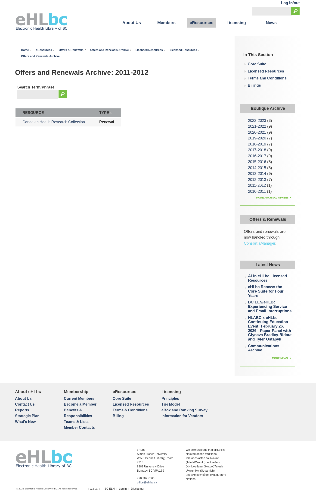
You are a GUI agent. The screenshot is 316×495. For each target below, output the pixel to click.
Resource (33, 113)
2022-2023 (257, 120)
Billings (254, 85)
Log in (287, 3)
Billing (118, 416)
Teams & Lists (76, 422)
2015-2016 (257, 162)
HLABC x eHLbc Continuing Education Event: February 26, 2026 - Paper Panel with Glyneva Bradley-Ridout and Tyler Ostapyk (270, 328)
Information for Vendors (182, 416)
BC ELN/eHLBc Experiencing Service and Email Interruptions (269, 306)
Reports (22, 410)
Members (166, 22)
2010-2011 (257, 191)
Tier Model (170, 404)
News (271, 22)
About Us (131, 22)
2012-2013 (257, 179)
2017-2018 (257, 150)
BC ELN (110, 488)
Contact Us (25, 404)
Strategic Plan (27, 416)
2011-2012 (257, 185)
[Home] (41, 22)
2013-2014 (257, 173)
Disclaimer (137, 488)
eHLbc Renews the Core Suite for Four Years (266, 291)
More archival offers (272, 197)
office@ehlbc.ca (147, 482)
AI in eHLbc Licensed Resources (267, 278)
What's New (25, 422)
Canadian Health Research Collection (53, 122)
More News (280, 358)
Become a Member (80, 404)
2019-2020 (257, 138)
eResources (201, 22)
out (297, 3)
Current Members (79, 398)
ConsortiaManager (259, 243)
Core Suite (257, 64)
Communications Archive (263, 348)
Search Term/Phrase (35, 87)
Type (104, 113)
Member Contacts (79, 427)
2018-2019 (257, 144)
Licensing (236, 22)
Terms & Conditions (130, 410)
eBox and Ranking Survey (184, 410)
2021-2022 (257, 126)
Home (25, 50)
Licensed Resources (149, 50)
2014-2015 (257, 168)
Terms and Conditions (267, 78)
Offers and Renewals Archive (109, 50)
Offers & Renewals (71, 50)
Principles (170, 398)
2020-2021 (257, 132)
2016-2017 (257, 156)
